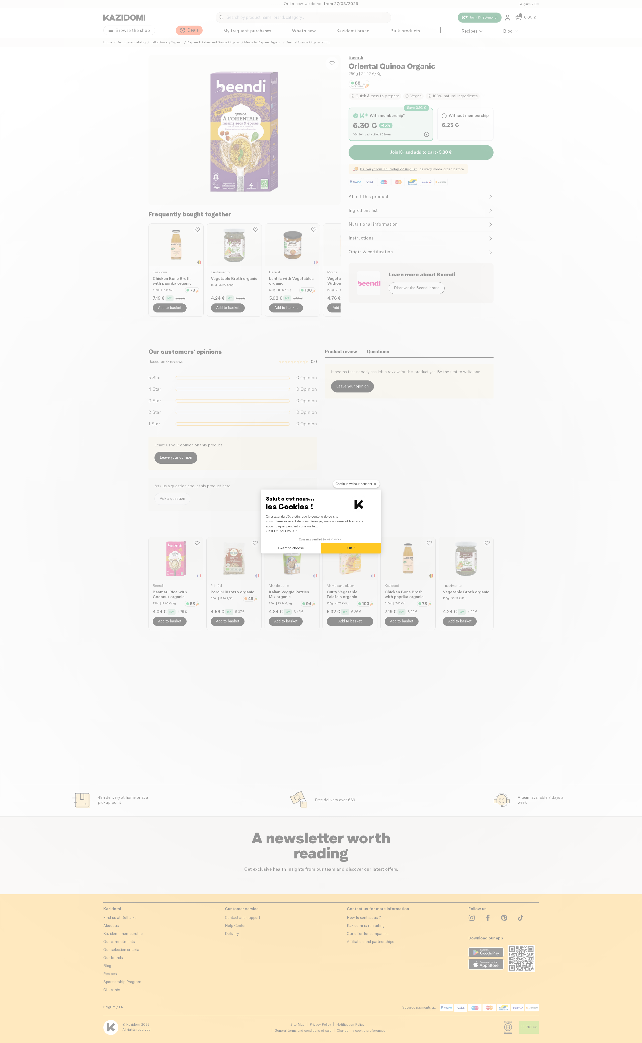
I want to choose (291, 548)
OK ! (351, 548)
